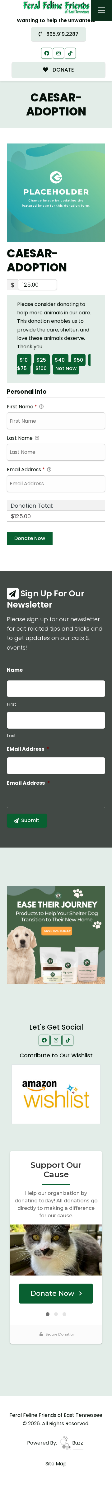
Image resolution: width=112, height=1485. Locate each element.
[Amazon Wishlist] (56, 1093)
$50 (78, 360)
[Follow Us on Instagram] (58, 53)
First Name (22, 406)
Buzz (77, 1442)
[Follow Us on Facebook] (46, 53)
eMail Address (28, 749)
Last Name (20, 438)
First (11, 704)
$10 (24, 360)
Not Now (66, 368)
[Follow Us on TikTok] (70, 53)
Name (15, 670)
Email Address (26, 469)
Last (11, 736)
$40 (60, 360)
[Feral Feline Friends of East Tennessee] (56, 6)
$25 (41, 360)
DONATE (62, 69)
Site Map (56, 1463)
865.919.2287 (61, 34)
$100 (41, 368)
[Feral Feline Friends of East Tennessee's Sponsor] (56, 934)
